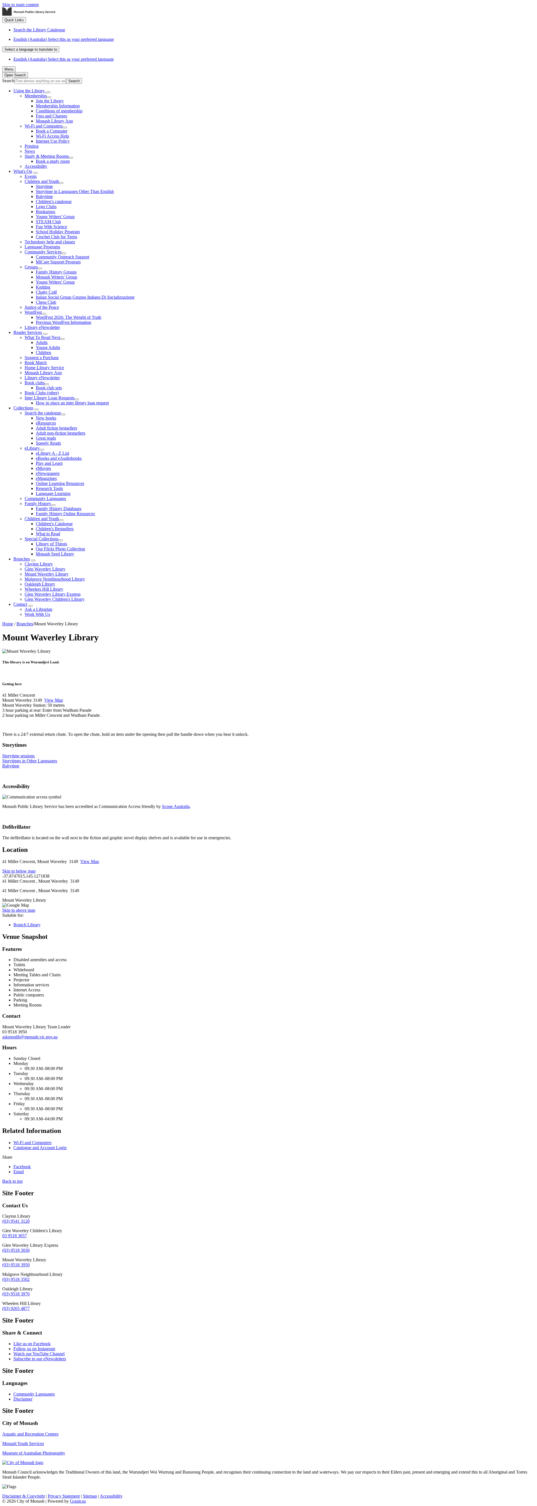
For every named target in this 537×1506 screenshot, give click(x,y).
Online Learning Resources (60, 483)
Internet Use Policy (53, 141)
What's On (22, 171)
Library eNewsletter (42, 327)
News (30, 151)
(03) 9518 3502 (16, 1279)
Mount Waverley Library (47, 574)
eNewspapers (48, 473)
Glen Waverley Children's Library (54, 599)
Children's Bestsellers (55, 528)
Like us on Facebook (32, 1343)
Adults (42, 342)
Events (31, 176)
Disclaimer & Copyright (23, 1496)
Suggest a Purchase (42, 357)
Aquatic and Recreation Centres (30, 1434)
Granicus (78, 1501)
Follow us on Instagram (34, 1348)
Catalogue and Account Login (40, 1147)
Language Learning (53, 493)
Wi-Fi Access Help (52, 136)
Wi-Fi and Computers (44, 126)
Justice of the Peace (42, 307)
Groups (31, 267)
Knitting (43, 287)
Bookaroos (45, 211)
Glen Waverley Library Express (53, 594)
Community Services (43, 251)
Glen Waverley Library (45, 569)
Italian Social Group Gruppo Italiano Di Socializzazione (85, 297)
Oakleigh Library (40, 584)
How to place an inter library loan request (72, 402)
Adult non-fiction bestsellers (60, 433)
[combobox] (30, 49)
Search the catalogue (43, 413)
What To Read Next (42, 337)
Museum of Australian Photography (33, 1453)
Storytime (44, 186)
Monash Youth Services (23, 1443)
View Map (53, 700)
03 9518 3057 (14, 1235)
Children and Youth (42, 181)
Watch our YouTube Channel (39, 1353)
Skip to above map (18, 910)
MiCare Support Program (58, 262)
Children (43, 352)
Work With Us (37, 614)
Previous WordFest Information (63, 322)
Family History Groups (56, 272)
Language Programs (42, 246)
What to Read (48, 533)
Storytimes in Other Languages (29, 760)
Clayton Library (39, 564)
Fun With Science (51, 226)
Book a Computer (51, 131)
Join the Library (50, 100)
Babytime (44, 196)
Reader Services (27, 332)
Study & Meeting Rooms (47, 156)
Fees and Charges (51, 116)
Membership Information (58, 105)
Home (7, 623)
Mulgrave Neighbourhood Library (55, 579)
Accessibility (36, 166)
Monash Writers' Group (56, 277)
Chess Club (46, 302)
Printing (32, 146)
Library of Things (51, 543)
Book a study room (53, 161)
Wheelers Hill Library (44, 589)
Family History (38, 503)
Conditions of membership (59, 111)
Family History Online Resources (65, 513)
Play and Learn (49, 463)
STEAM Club (48, 221)
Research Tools (49, 488)
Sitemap (90, 1496)
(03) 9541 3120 (16, 1221)
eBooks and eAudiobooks (59, 458)
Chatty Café (46, 292)
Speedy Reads (48, 443)
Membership (36, 95)
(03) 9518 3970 (16, 1293)
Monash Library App (54, 121)
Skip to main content (20, 4)
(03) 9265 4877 (16, 1308)
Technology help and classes (50, 241)
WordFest (33, 312)
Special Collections (41, 538)
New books (46, 418)
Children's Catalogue (54, 523)
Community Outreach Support (62, 256)
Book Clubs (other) (42, 392)
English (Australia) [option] (63, 59)
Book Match (36, 362)
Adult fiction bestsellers (56, 428)
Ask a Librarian (38, 609)
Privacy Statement (64, 1496)
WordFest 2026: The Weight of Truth (68, 317)
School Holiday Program (58, 231)
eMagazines (46, 478)
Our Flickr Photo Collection (60, 548)
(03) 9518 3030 (16, 1250)
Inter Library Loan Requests (49, 397)
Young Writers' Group (55, 216)
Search (8, 80)
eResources (46, 423)
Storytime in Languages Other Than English (75, 191)
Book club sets (49, 387)
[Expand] (48, 92)
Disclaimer (22, 1399)
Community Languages (45, 498)
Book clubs (35, 382)
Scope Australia (176, 806)
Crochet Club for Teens (56, 236)
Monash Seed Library (55, 554)
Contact (20, 604)
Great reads (46, 438)
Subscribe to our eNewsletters (39, 1358)
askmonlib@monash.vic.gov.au (30, 1036)
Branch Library (27, 924)
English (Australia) (63, 39)
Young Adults (48, 347)
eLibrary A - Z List (52, 453)
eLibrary (32, 448)
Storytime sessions (18, 755)
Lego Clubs (46, 206)
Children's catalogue (54, 201)
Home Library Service (44, 367)
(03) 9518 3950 (16, 1264)
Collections (23, 408)
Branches (21, 559)
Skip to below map (19, 871)
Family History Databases (58, 508)
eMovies (43, 468)
